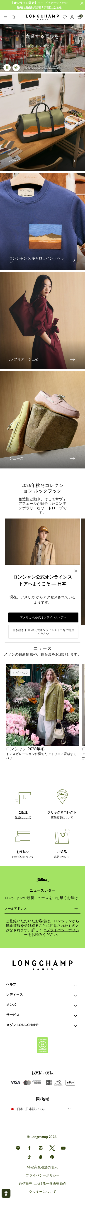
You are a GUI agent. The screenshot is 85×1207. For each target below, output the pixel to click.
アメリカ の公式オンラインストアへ (43, 617)
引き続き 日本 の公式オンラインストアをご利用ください (43, 632)
